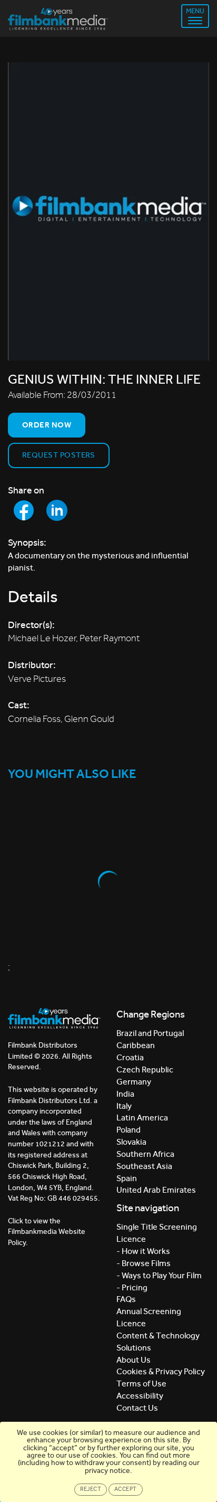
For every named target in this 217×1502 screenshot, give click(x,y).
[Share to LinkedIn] (57, 510)
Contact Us (137, 1408)
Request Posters (58, 455)
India (125, 1094)
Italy (124, 1106)
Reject (90, 1489)
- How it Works (143, 1251)
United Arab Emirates (156, 1190)
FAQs (126, 1299)
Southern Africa (145, 1154)
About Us (133, 1360)
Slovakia (131, 1142)
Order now (46, 425)
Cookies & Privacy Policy (160, 1371)
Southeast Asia (144, 1166)
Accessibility (139, 1396)
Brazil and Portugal (150, 1033)
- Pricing (131, 1287)
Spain (126, 1178)
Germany (133, 1082)
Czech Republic (144, 1069)
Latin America (142, 1118)
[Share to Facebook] (24, 510)
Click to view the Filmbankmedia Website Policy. (46, 1231)
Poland (128, 1130)
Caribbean (135, 1045)
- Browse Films (143, 1263)
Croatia (130, 1057)
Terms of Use (141, 1384)
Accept (125, 1489)
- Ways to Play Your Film (159, 1275)
